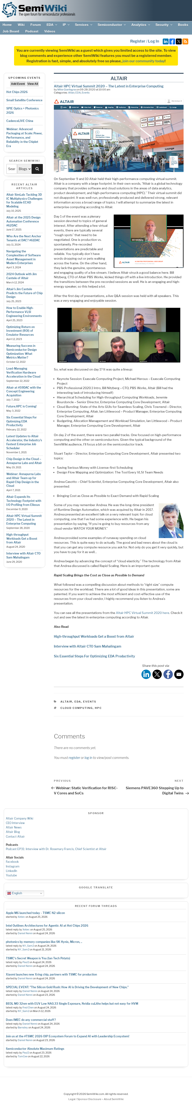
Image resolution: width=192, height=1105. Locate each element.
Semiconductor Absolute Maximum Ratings (35, 1048)
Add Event (18, 84)
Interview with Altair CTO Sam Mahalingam (23, 555)
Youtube (11, 875)
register (74, 758)
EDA (50, 25)
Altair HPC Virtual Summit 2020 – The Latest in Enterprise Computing (24, 520)
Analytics (138, 25)
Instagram (12, 866)
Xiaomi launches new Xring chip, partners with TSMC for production (51, 974)
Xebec (21, 916)
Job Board (11, 31)
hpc (98, 708)
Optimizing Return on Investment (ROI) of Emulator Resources (20, 331)
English (16, 893)
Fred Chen (28, 1007)
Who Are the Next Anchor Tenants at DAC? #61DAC (23, 238)
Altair (71, 92)
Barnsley (23, 1027)
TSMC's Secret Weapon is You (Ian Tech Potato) (38, 958)
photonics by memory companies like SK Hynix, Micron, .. (44, 942)
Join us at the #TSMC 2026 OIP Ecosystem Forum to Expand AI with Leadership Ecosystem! (67, 1036)
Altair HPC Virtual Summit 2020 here (142, 613)
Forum (35, 25)
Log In (153, 41)
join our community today (143, 61)
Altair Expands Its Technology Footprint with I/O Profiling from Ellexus (23, 501)
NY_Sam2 (28, 945)
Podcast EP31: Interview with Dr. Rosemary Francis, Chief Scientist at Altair (56, 849)
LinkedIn (11, 871)
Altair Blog (13, 832)
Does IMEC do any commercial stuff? (31, 1020)
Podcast (31, 31)
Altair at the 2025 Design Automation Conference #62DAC (23, 221)
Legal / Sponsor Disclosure (85, 1099)
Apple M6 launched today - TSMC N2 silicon (35, 913)
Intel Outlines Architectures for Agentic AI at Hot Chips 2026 (47, 925)
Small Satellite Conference (24, 100)
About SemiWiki (114, 1099)
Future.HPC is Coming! (21, 406)
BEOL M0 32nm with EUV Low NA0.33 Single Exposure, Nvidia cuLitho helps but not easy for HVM (72, 1003)
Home (7, 25)
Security (162, 25)
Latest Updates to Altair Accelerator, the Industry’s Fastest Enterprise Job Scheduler (24, 442)
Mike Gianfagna (66, 89)
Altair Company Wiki (19, 818)
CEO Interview (15, 823)
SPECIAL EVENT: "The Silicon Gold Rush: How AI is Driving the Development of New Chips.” (67, 987)
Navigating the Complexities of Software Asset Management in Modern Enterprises (23, 257)
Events (86, 92)
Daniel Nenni (25, 933)
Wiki (21, 25)
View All (32, 84)
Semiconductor (110, 25)
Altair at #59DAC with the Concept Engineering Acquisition (23, 391)
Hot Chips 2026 (17, 92)
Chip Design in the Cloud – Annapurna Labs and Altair (24, 461)
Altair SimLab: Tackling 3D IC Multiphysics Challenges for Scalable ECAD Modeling (24, 200)
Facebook (12, 861)
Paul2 (25, 962)
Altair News (14, 827)
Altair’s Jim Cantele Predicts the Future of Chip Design (24, 293)
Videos (49, 31)
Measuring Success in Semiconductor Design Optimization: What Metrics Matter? (21, 351)
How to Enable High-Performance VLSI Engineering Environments (24, 312)
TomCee (22, 1056)
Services (82, 25)
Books (183, 25)
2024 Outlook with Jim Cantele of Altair (21, 276)
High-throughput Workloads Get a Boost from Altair (21, 538)
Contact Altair (15, 836)
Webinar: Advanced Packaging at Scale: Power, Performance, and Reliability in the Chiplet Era (24, 137)
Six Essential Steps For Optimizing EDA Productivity (21, 421)
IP (64, 25)
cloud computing (76, 708)
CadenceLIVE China (19, 121)
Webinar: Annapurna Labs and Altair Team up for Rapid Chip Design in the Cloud (23, 480)
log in (88, 758)
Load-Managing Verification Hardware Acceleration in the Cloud (23, 372)
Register (137, 41)
